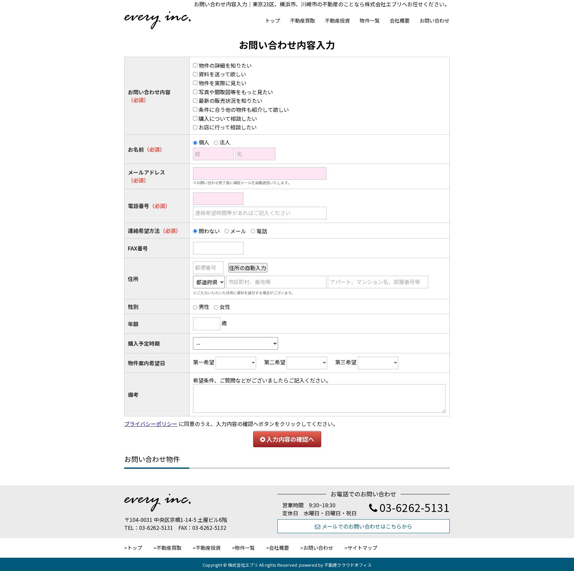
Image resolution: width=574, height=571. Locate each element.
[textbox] (237, 363)
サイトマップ (362, 547)
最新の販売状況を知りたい (230, 101)
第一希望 (203, 362)
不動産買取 (302, 20)
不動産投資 (337, 20)
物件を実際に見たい (222, 83)
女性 (225, 307)
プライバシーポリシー (150, 424)
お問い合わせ (434, 20)
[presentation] (253, 362)
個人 (204, 142)
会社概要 (400, 20)
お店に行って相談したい (228, 127)
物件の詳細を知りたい (225, 65)
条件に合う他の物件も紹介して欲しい (244, 109)
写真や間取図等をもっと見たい (236, 92)
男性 (204, 307)
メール (238, 231)
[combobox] (236, 363)
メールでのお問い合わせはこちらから (367, 526)
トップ (272, 20)
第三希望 (345, 362)
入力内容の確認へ (289, 439)
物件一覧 (370, 20)
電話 (261, 231)
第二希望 (274, 362)
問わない (209, 231)
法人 (225, 142)
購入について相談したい (228, 118)
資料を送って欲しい (222, 74)
